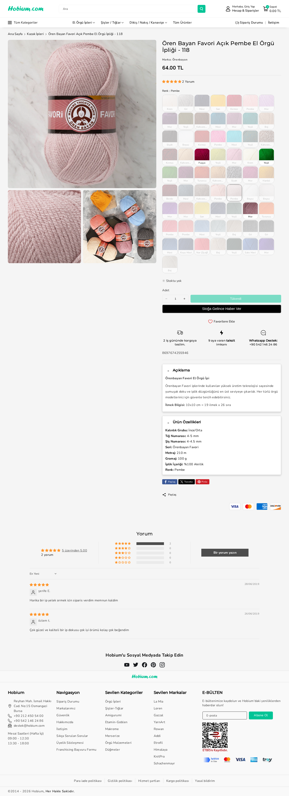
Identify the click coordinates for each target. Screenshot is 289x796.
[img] (39, 585)
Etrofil (158, 743)
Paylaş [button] (172, 494)
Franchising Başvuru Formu (76, 749)
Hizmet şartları (149, 781)
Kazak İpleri (35, 34)
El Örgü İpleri (82, 22)
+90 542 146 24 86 (263, 344)
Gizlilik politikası (120, 781)
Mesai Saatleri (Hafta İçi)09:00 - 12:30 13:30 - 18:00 (26, 738)
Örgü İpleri (113, 701)
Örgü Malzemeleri (118, 743)
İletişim (61, 729)
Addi (157, 736)
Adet (165, 290)
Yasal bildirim (205, 781)
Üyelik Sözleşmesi (70, 743)
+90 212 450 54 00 (28, 716)
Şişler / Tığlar (111, 22)
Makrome (112, 729)
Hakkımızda (64, 722)
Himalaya (160, 749)
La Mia (158, 701)
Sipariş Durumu (67, 701)
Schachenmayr (164, 763)
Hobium (38, 791)
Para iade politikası (88, 781)
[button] (272, 9)
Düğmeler (112, 749)
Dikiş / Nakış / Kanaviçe (147, 22)
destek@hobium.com (29, 726)
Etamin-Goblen (116, 722)
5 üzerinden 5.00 (74, 550)
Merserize (112, 736)
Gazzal (158, 715)
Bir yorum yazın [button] (225, 553)
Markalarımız (65, 708)
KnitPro (159, 756)
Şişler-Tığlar (114, 708)
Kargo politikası (177, 781)
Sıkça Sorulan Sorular (72, 736)
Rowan (159, 729)
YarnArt (159, 722)
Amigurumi (113, 715)
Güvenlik (62, 715)
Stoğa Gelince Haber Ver (221, 309)
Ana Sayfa (15, 34)
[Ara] (201, 9)
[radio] (170, 103)
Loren (158, 708)
